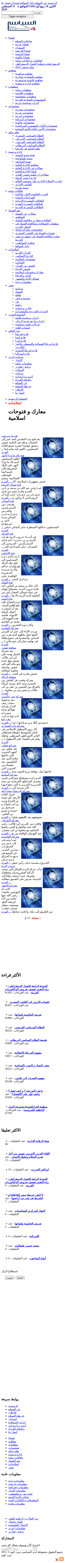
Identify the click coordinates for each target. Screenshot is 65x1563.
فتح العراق (7, 533)
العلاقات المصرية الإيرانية (29, 200)
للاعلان (19, 389)
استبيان (15, 3)
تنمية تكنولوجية (23, 158)
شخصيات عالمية (24, 122)
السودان (20, 47)
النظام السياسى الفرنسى (29, 142)
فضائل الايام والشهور (27, 278)
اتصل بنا (5, 3)
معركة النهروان (10, 820)
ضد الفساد (14, 210)
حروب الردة (8, 866)
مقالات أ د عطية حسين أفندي (32, 174)
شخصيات (13, 106)
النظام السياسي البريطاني (30, 145)
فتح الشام (7, 582)
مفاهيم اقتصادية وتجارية (29, 76)
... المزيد (6, 481)
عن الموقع (41, 3)
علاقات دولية (15, 191)
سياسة (19, 288)
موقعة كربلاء (8, 677)
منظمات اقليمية (24, 93)
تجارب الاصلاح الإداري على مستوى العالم (38, 181)
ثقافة (18, 295)
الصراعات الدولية (25, 197)
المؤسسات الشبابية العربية (30, 99)
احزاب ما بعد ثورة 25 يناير (29, 321)
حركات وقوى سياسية (27, 324)
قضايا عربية (22, 44)
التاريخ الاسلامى (24, 255)
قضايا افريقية (22, 50)
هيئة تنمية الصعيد (24, 155)
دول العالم (14, 330)
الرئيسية (52, 3)
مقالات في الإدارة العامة (29, 168)
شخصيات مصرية (24, 109)
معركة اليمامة (9, 774)
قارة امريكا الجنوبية (26, 350)
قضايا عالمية (22, 57)
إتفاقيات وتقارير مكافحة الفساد (33, 220)
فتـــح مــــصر (9, 435)
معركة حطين (8, 745)
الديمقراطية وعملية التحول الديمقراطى (37, 63)
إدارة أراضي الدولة (25, 177)
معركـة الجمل (9, 885)
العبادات (19, 262)
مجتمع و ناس (22, 298)
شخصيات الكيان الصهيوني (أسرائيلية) (36, 125)
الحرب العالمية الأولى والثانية (31, 194)
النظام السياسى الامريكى (29, 138)
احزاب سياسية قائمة (27, 317)
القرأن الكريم (23, 252)
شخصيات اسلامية (25, 259)
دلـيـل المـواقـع (17, 1422)
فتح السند (6, 598)
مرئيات (19, 373)
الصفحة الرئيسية (17, 398)
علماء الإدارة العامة (26, 171)
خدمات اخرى (15, 357)
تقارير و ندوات (23, 308)
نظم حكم (13, 132)
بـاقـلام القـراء (23, 379)
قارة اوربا (20, 340)
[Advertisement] (27, 947)
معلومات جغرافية (18, 1487)
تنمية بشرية (21, 187)
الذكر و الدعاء (23, 275)
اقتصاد (19, 291)
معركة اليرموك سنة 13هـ (15, 791)
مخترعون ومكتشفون (20, 1493)
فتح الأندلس (8, 553)
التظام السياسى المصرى (29, 135)
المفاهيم (20, 217)
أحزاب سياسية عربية (27, 103)
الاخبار (18, 360)
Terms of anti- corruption (28, 229)
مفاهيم (12, 70)
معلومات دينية (23, 282)
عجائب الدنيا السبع (18, 1497)
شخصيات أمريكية (25, 119)
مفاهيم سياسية (24, 73)
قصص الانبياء (22, 269)
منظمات (13, 86)
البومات (19, 370)
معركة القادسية (10, 836)
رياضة (18, 304)
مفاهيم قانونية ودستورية (29, 80)
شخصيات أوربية (24, 116)
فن (17, 301)
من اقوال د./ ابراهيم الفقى (23, 1518)
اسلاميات (13, 249)
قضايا (11, 37)
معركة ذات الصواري (12, 725)
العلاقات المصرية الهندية (29, 204)
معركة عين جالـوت (12, 696)
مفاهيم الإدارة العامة (26, 164)
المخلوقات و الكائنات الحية (23, 1500)
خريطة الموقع (23, 386)
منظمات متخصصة (25, 96)
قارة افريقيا (21, 334)
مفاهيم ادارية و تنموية (27, 83)
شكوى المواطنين (25, 242)
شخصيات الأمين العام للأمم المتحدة (35, 129)
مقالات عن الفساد (25, 213)
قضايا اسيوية (22, 54)
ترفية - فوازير (23, 366)
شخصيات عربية (24, 112)
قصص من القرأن (25, 265)
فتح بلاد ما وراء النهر (12, 455)
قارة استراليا (22, 353)
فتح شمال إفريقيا (11, 484)
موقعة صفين (8, 647)
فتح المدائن (7, 501)
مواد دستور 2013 (24, 67)
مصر (11, 285)
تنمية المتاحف (23, 161)
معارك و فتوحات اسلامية (29, 272)
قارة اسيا (20, 337)
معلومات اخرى (16, 1528)
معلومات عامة (23, 363)
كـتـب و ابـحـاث (24, 376)
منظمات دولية (23, 89)
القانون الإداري (23, 184)
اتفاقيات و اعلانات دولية (28, 60)
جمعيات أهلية (22, 327)
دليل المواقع (27, 3)
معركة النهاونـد (9, 628)
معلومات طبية (16, 1503)
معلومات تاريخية (17, 1484)
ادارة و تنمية (15, 151)
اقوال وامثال (15, 1521)
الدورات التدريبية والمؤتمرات (31, 311)
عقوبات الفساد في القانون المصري (35, 233)
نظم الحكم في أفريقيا (27, 148)
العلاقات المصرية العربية (29, 207)
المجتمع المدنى (16, 314)
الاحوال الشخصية (18, 1525)
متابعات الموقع (23, 41)
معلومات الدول (17, 1490)
